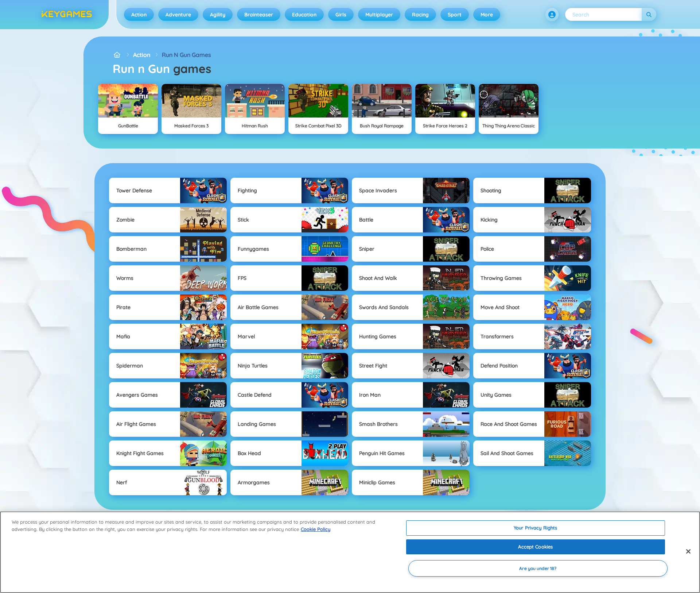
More (487, 14)
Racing (420, 14)
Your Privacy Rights (535, 528)
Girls (340, 14)
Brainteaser (258, 14)
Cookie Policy (315, 529)
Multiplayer (379, 14)
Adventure (178, 14)
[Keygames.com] (117, 54)
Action (139, 14)
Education (304, 14)
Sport (455, 14)
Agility (217, 14)
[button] (552, 14)
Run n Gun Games (186, 54)
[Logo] (66, 14)
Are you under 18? (537, 568)
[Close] (688, 551)
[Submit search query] (649, 14)
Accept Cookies (535, 547)
